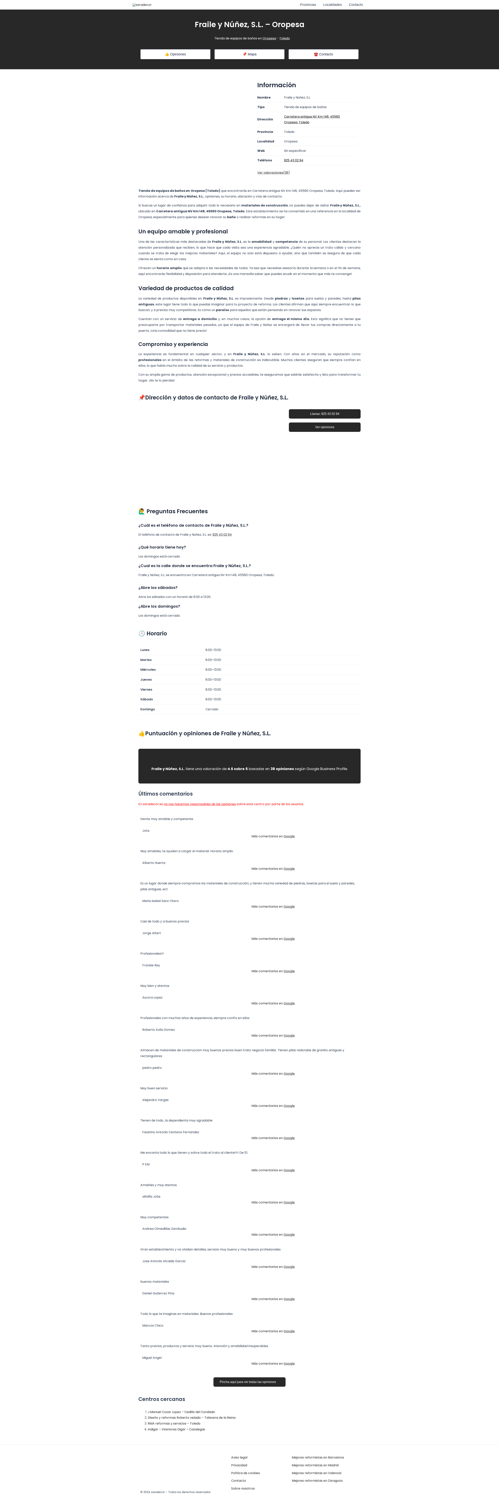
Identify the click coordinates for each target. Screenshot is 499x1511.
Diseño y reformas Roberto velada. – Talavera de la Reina (191, 1417)
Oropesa (269, 38)
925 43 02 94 (222, 534)
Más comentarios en (273, 836)
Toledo (284, 38)
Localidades (332, 5)
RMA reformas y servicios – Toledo (174, 1423)
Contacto (356, 5)
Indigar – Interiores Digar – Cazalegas (176, 1429)
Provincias (308, 5)
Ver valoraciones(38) (273, 172)
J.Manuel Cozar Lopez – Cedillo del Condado (181, 1412)
